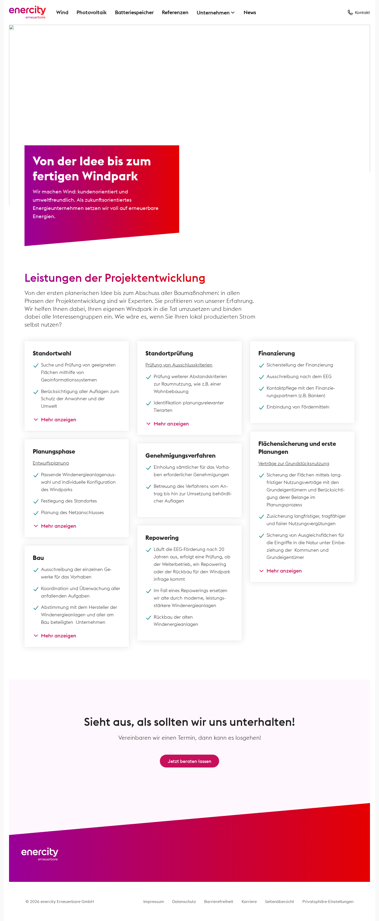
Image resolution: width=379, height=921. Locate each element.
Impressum (153, 901)
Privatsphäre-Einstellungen (327, 901)
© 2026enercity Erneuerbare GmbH (60, 901)
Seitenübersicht (279, 901)
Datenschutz (184, 901)
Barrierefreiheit (218, 901)
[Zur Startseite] (27, 12)
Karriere (249, 901)
